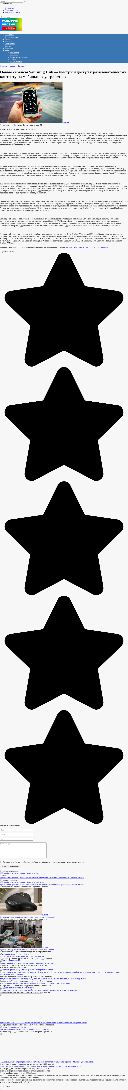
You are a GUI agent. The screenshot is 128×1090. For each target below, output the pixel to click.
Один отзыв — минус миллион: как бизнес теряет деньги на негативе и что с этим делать (38, 990)
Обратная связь (11, 10)
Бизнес (8, 46)
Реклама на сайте (12, 12)
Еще (7, 50)
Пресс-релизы (16, 62)
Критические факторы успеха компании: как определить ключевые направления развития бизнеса (42, 878)
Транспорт (14, 53)
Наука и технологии (18, 57)
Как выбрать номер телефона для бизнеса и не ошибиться (24, 1029)
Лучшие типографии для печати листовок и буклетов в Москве (27, 949)
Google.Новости (101, 247)
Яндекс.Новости (85, 247)
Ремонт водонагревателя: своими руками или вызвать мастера (26, 963)
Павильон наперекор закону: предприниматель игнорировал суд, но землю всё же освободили (40, 1066)
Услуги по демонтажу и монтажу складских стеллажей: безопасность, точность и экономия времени (43, 979)
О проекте (9, 8)
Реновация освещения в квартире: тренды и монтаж (22, 956)
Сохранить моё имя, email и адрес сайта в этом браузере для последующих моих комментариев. (43, 862)
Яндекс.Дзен (72, 247)
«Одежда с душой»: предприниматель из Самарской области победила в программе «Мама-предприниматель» (47, 1062)
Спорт (7, 39)
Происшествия (11, 37)
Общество (9, 35)
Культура (9, 48)
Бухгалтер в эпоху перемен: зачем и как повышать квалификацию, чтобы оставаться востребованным (43, 1022)
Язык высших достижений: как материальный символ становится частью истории (35, 983)
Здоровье (14, 55)
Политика (9, 41)
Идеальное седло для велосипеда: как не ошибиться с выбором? (27, 917)
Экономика (10, 44)
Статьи (13, 59)
